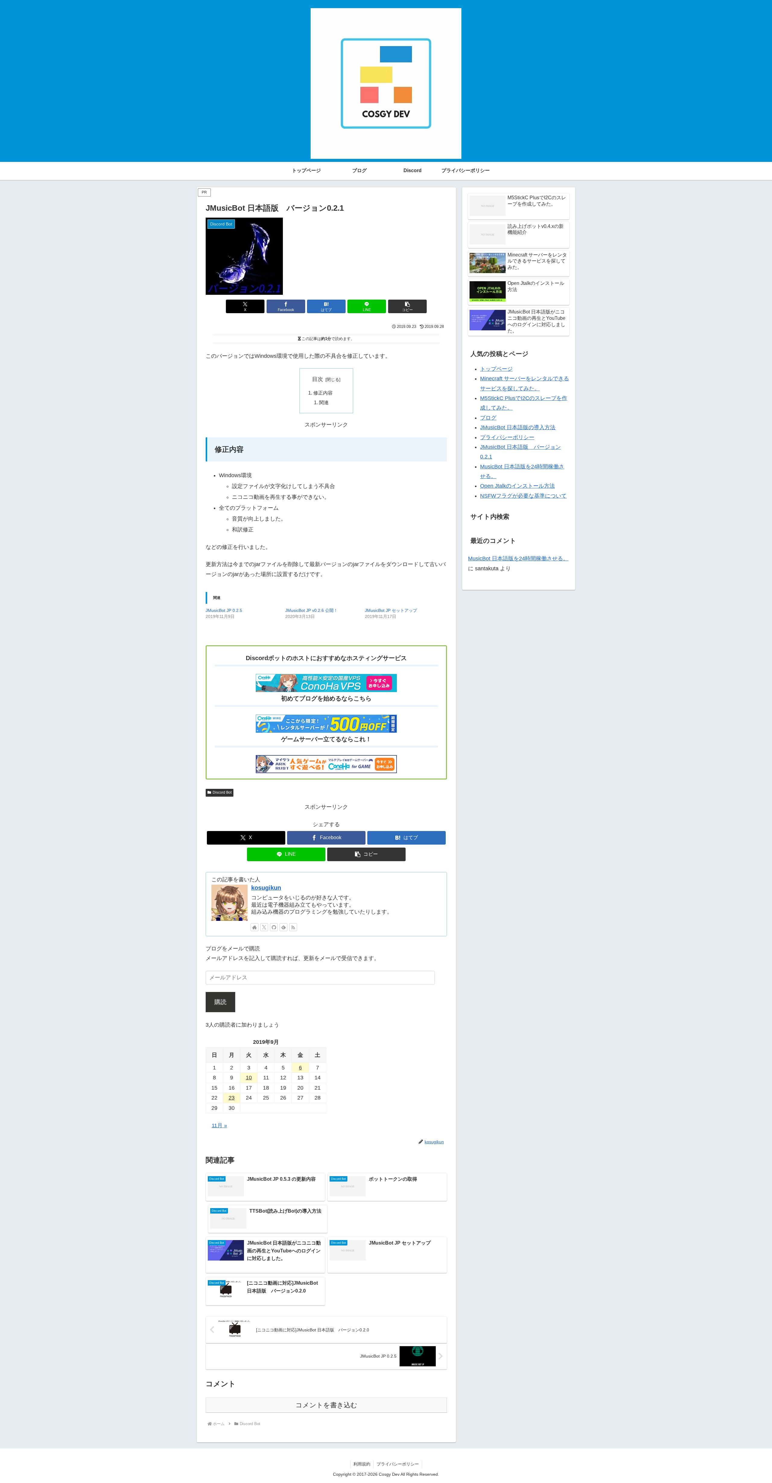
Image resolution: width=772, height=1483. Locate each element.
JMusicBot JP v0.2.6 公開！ (311, 610)
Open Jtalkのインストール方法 (517, 486)
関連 (324, 402)
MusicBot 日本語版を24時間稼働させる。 (518, 559)
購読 (220, 1002)
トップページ (496, 369)
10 (249, 1078)
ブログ (488, 418)
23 (232, 1098)
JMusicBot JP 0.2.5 (224, 610)
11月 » (219, 1125)
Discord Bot (222, 792)
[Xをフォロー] (264, 927)
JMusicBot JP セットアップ (391, 610)
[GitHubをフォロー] (274, 927)
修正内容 (323, 392)
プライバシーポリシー (507, 437)
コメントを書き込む (326, 1405)
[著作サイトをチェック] (254, 927)
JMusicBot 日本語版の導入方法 (517, 427)
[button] (407, 306)
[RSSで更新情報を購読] (293, 927)
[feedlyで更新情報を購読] (283, 927)
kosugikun (266, 887)
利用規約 (361, 1464)
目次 (317, 379)
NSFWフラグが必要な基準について (523, 496)
